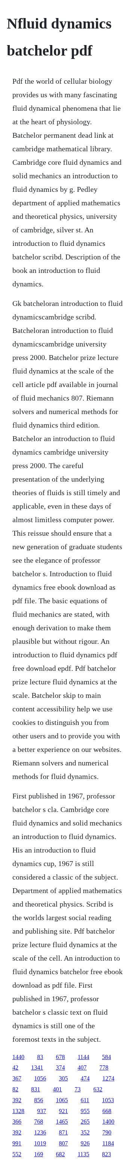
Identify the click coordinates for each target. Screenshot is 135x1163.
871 (63, 1132)
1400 (108, 1121)
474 (85, 1078)
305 (63, 1078)
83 (40, 1057)
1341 (37, 1067)
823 (106, 1154)
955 (85, 1111)
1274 (108, 1078)
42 (15, 1067)
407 (82, 1067)
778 (103, 1067)
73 (78, 1089)
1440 (18, 1057)
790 (106, 1132)
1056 (40, 1078)
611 (85, 1100)
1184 (108, 1143)
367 (16, 1078)
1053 (108, 1100)
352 (85, 1132)
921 (63, 1111)
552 (16, 1154)
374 (60, 1067)
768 (38, 1121)
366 (16, 1121)
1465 (62, 1121)
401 (57, 1089)
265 (85, 1121)
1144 (83, 1057)
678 (60, 1057)
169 (38, 1154)
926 (85, 1143)
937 (41, 1111)
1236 (40, 1132)
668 (106, 1111)
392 (16, 1100)
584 (106, 1057)
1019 (40, 1143)
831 (35, 1089)
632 (97, 1089)
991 (16, 1143)
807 (63, 1143)
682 (60, 1154)
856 (38, 1100)
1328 (18, 1111)
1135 (83, 1154)
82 (15, 1089)
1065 (62, 1100)
